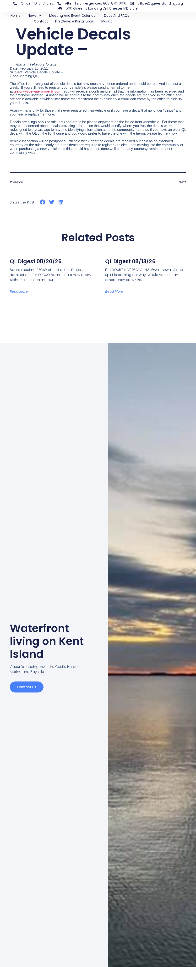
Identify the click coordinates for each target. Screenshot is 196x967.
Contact (41, 21)
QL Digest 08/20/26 (35, 261)
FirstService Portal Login (74, 21)
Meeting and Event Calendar (73, 15)
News (32, 15)
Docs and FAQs (116, 15)
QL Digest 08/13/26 (130, 261)
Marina (107, 21)
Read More (19, 291)
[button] (42, 202)
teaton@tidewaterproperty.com (37, 91)
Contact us (26, 687)
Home (16, 15)
